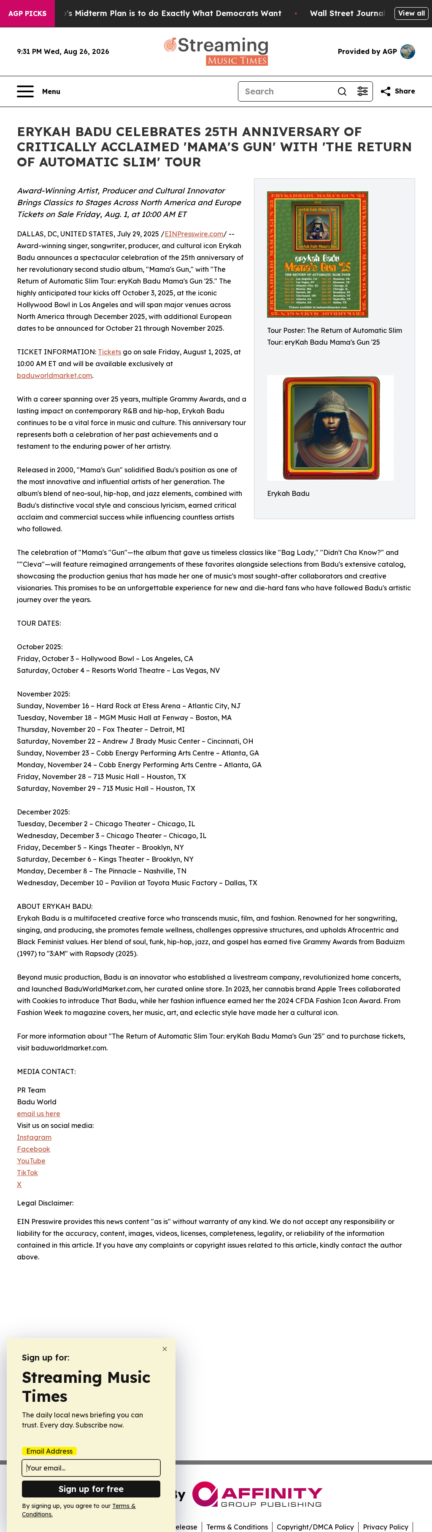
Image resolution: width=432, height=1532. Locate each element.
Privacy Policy (385, 1527)
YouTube (31, 1161)
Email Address (49, 1451)
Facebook (33, 1149)
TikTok (27, 1172)
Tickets (109, 352)
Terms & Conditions (237, 1527)
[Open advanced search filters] (362, 91)
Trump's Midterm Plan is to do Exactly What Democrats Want (161, 13)
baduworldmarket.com (54, 375)
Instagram (34, 1137)
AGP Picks (27, 13)
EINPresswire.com (194, 234)
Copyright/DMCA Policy (315, 1527)
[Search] (342, 91)
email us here (38, 1113)
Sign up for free (91, 1489)
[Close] (165, 1349)
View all (411, 13)
